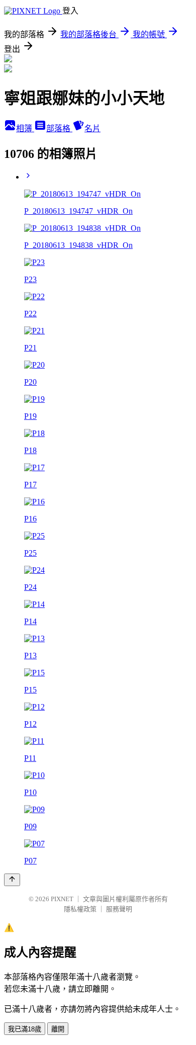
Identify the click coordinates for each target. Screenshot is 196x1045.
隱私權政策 (80, 909)
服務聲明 (119, 909)
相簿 (25, 128)
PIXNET (62, 899)
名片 (92, 128)
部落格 (59, 128)
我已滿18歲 (24, 1029)
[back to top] (12, 880)
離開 (57, 1029)
